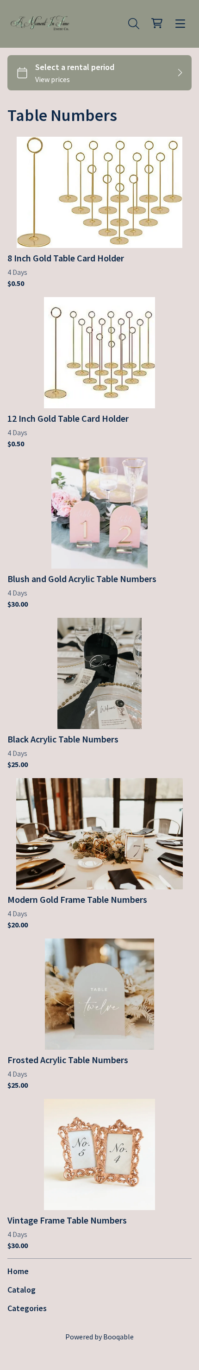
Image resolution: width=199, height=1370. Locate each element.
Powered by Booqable (99, 1336)
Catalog (21, 1289)
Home (18, 1271)
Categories (27, 1308)
